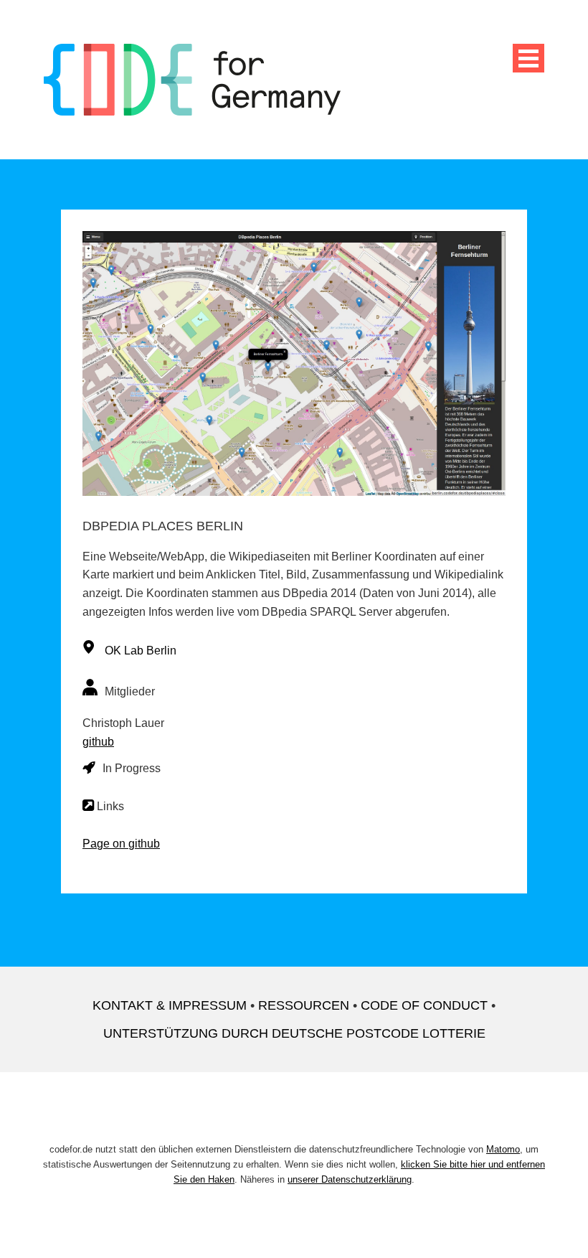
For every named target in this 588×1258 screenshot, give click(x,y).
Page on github (121, 843)
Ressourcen (303, 1005)
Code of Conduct (424, 1005)
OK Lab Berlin (140, 650)
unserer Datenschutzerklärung (350, 1179)
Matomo (503, 1149)
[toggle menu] (528, 58)
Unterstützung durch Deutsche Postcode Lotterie (294, 1033)
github (98, 742)
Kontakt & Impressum (170, 1005)
